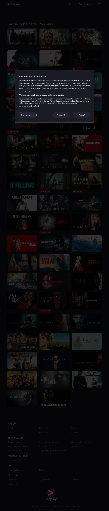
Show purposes (27, 115)
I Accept (81, 115)
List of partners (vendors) (29, 106)
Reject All (61, 115)
